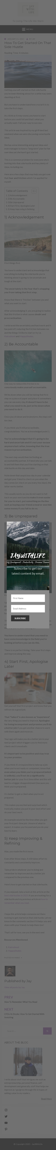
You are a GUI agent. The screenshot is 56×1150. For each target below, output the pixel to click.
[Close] (45, 525)
